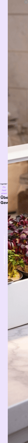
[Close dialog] (26, 2)
